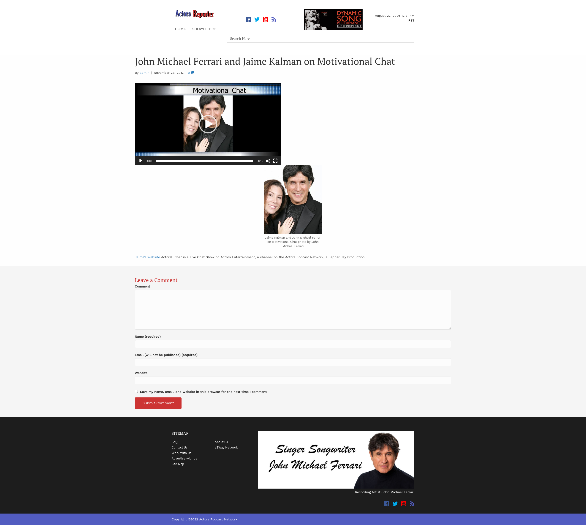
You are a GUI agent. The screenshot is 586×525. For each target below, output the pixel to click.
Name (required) (148, 336)
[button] (208, 124)
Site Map (178, 463)
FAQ (175, 441)
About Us (221, 441)
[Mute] (268, 161)
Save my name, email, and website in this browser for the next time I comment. (204, 392)
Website (141, 373)
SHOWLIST (201, 28)
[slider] (204, 161)
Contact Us (179, 447)
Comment (142, 286)
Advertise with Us (184, 458)
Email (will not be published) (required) (166, 355)
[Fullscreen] (275, 161)
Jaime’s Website (147, 257)
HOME (180, 28)
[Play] (140, 161)
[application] (208, 124)
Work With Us (181, 452)
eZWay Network (226, 447)
